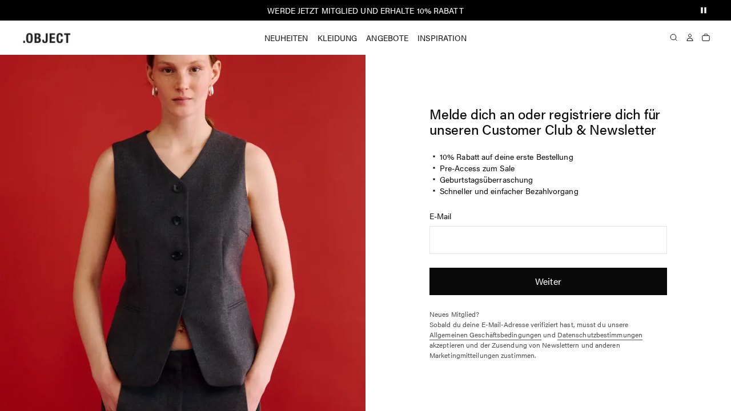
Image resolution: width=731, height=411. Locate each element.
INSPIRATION (442, 37)
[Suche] (674, 38)
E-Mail (440, 215)
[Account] (690, 38)
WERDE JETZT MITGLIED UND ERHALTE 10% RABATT (365, 10)
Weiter (548, 281)
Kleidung (338, 37)
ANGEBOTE (387, 37)
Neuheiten (286, 37)
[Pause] (703, 10)
